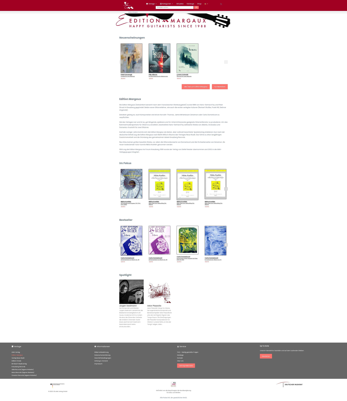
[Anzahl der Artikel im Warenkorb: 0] (221, 4)
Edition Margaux (17, 355)
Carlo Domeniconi (127, 258)
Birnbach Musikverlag (19, 364)
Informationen (103, 346)
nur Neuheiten (219, 86)
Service (182, 346)
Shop (199, 4)
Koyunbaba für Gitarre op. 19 (213, 259)
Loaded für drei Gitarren (128, 76)
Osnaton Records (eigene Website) (24, 375)
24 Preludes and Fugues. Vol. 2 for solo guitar (130, 204)
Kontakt (180, 358)
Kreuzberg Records (18, 367)
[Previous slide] (121, 62)
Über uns (180, 361)
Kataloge (190, 4)
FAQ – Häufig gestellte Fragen (187, 352)
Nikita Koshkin (126, 201)
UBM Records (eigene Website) (23, 370)
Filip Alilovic (153, 74)
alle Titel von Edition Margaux (195, 86)
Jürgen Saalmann (128, 305)
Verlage (17, 346)
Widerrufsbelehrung (101, 352)
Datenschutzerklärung (102, 355)
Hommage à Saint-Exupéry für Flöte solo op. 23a (187, 259)
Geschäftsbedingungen (102, 358)
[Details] (131, 58)
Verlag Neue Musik (18, 358)
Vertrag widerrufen (186, 366)
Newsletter (266, 356)
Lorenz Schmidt (182, 74)
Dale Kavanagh (126, 74)
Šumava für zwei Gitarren (184, 76)
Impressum (98, 364)
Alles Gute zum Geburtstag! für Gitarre (157, 204)
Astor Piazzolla (154, 305)
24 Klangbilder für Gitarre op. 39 (130, 259)
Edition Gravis (16, 361)
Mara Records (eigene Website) (23, 372)
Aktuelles (180, 4)
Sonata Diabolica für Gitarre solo (158, 76)
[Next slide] (226, 62)
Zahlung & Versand (101, 361)
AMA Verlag (16, 352)
